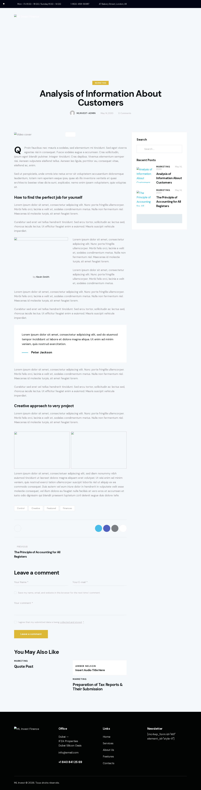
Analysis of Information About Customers (169, 178)
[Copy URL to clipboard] (123, 528)
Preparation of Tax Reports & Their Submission (98, 687)
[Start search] (185, 16)
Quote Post (23, 666)
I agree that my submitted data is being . (51, 622)
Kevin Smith (42, 276)
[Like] (18, 528)
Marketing (100, 83)
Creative (36, 508)
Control (20, 508)
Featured (51, 508)
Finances (67, 508)
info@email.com (69, 752)
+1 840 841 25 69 (70, 762)
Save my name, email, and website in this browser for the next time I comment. (59, 592)
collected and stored (71, 622)
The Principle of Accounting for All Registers (168, 201)
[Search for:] (159, 149)
